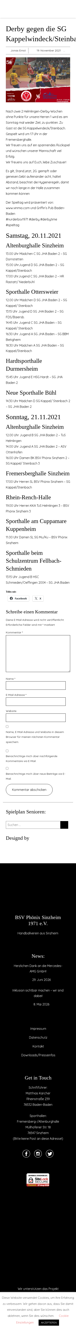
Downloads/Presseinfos (38, 1055)
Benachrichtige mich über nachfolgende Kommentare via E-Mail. (31, 758)
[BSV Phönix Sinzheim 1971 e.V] (37, 893)
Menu (10, 9)
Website (11, 711)
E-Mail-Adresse (16, 695)
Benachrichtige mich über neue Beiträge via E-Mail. (35, 776)
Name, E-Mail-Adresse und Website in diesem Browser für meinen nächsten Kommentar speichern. (35, 737)
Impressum (38, 1029)
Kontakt (38, 1046)
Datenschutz (38, 1037)
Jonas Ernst (18, 50)
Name (10, 679)
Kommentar (14, 632)
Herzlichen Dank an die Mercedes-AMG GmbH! (38, 968)
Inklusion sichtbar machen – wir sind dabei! (38, 993)
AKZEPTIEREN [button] (49, 1322)
